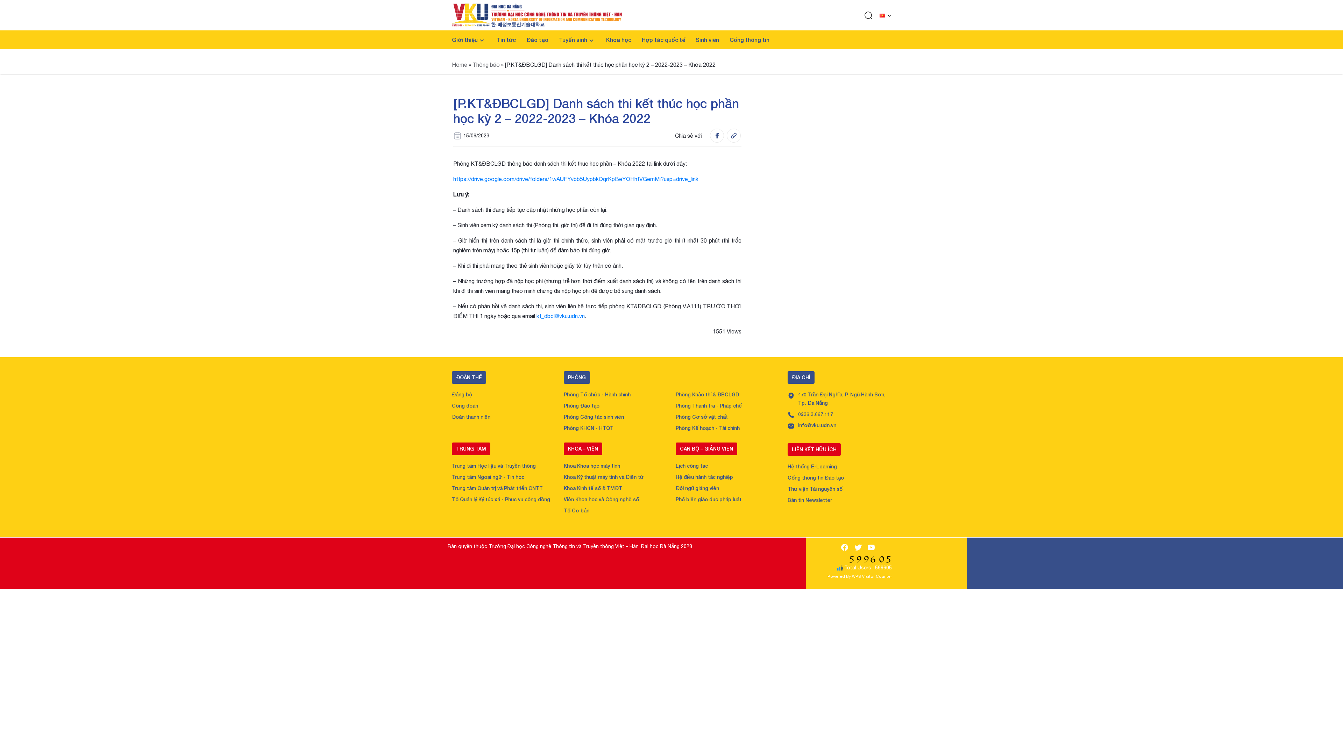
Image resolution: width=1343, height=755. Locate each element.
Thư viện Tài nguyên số (815, 489)
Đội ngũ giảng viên (697, 488)
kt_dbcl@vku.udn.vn (561, 316)
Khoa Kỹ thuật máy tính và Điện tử (604, 477)
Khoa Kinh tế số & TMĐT (593, 488)
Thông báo (486, 65)
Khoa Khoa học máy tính (592, 466)
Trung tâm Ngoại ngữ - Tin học (488, 477)
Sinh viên (707, 39)
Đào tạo (537, 39)
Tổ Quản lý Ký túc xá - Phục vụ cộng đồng (501, 499)
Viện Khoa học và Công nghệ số (601, 499)
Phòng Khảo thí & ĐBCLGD (707, 394)
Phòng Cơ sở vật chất (702, 417)
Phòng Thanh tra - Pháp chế (709, 406)
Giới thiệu (465, 39)
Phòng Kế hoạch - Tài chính (708, 428)
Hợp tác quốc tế (663, 39)
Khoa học (618, 39)
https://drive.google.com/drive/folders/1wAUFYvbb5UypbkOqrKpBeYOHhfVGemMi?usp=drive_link (575, 179)
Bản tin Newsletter (810, 500)
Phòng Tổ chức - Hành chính (597, 394)
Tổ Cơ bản (576, 510)
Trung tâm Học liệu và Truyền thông (494, 466)
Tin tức (506, 39)
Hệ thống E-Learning (812, 466)
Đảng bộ (462, 394)
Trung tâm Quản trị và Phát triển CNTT (497, 488)
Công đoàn (465, 406)
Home (459, 65)
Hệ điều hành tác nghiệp (704, 477)
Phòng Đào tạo (581, 406)
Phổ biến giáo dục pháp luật (708, 499)
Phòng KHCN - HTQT (588, 428)
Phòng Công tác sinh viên (594, 417)
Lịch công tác (692, 466)
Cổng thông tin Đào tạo (816, 478)
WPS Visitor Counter (872, 576)
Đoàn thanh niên (471, 417)
